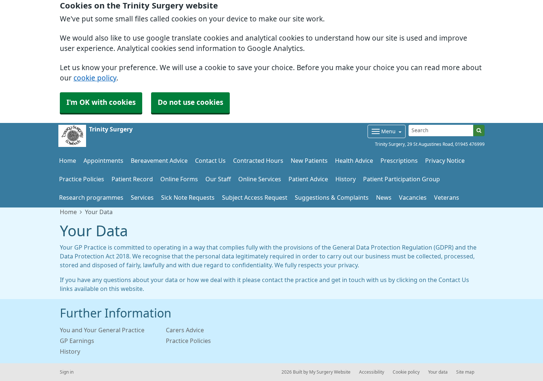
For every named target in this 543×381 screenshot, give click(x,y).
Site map (465, 372)
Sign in (67, 372)
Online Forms (179, 179)
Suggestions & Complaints (332, 197)
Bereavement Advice (159, 161)
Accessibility (371, 372)
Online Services (259, 179)
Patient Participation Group (401, 179)
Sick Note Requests (188, 197)
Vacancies (413, 197)
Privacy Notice (445, 161)
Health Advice (354, 161)
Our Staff (218, 179)
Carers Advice (185, 330)
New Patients (309, 161)
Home (68, 212)
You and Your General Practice (102, 330)
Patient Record (132, 179)
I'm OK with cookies (101, 102)
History (345, 179)
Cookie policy (406, 372)
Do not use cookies (190, 102)
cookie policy (95, 78)
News (384, 197)
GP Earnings (77, 341)
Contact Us (210, 161)
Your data (438, 372)
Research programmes (91, 197)
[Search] (479, 130)
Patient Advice (308, 179)
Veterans (446, 197)
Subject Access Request (254, 197)
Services (142, 197)
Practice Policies (81, 179)
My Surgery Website (330, 372)
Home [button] (67, 161)
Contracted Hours (258, 161)
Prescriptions (399, 161)
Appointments (103, 161)
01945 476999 (470, 144)
